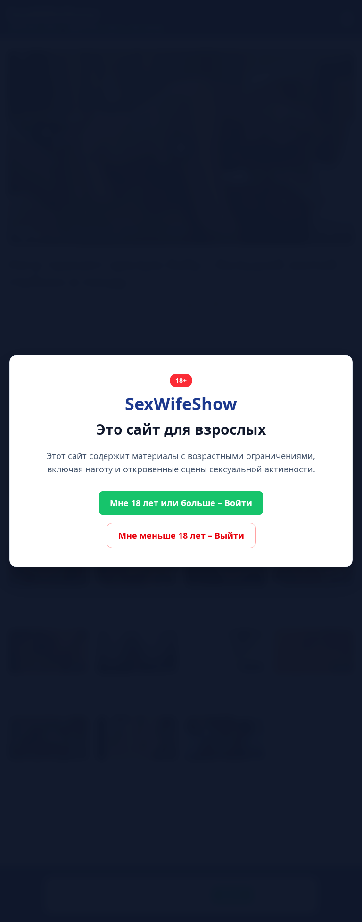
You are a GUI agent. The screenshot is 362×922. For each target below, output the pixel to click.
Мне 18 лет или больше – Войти (181, 503)
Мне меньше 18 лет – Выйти (181, 535)
